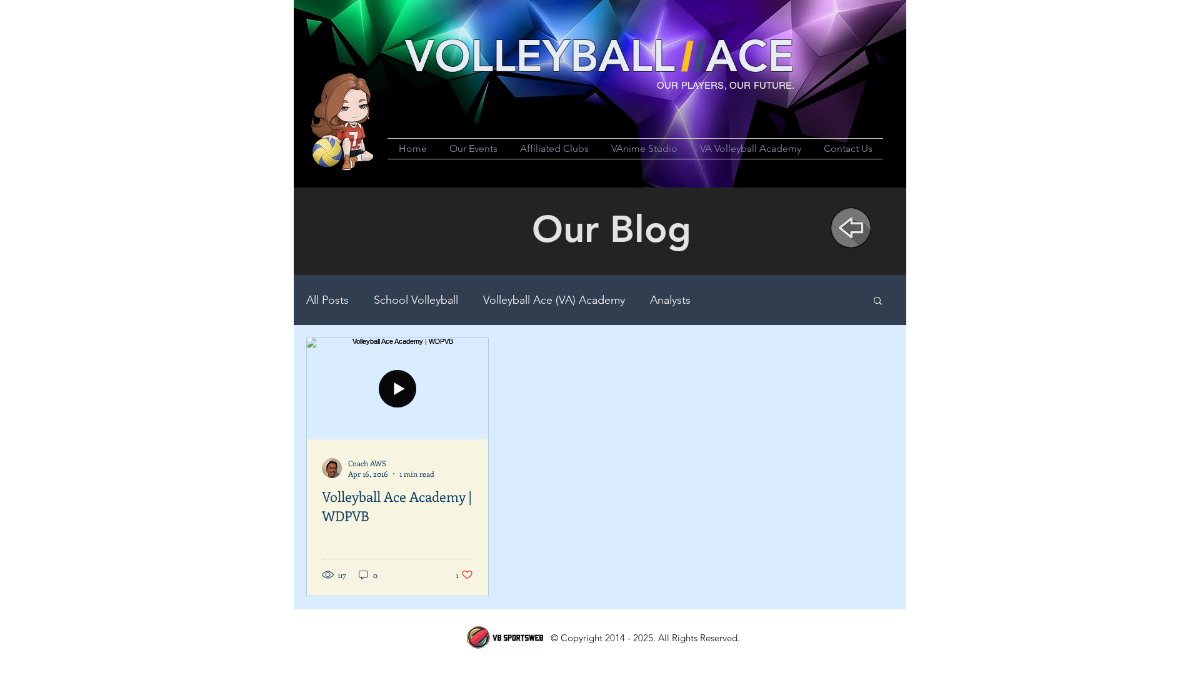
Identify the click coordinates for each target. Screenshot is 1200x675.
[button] (878, 301)
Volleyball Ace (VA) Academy (554, 300)
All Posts (327, 300)
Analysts (670, 300)
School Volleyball (416, 300)
